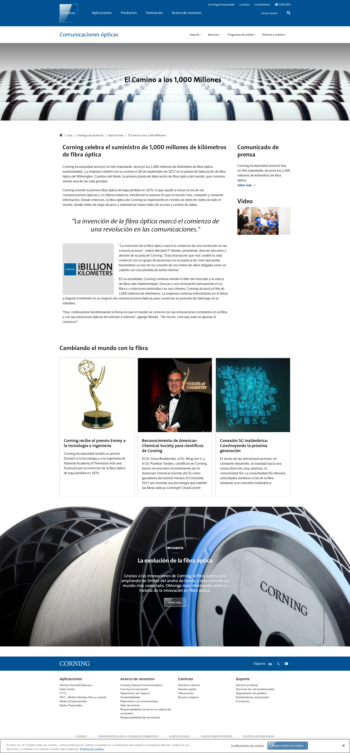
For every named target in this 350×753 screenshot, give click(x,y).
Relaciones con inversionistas (139, 701)
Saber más (244, 185)
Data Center (67, 689)
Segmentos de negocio (135, 693)
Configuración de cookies (247, 745)
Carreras (244, 4)
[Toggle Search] (288, 13)
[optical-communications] (69, 13)
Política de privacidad (258, 736)
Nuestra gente (187, 689)
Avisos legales (179, 736)
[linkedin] (270, 664)
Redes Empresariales (73, 701)
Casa (69, 135)
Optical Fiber (116, 135)
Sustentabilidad (130, 697)
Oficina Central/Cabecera (76, 685)
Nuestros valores (189, 685)
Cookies (81, 736)
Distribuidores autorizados (252, 697)
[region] (175, 746)
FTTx (63, 693)
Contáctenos (262, 4)
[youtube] (286, 664)
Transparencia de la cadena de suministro (128, 736)
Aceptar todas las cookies (288, 745)
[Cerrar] (343, 745)
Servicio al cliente (247, 685)
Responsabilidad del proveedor (140, 717)
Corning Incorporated (221, 4)
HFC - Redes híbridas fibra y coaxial (83, 697)
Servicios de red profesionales (255, 689)
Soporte (243, 679)
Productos (129, 12)
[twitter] (278, 664)
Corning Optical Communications (141, 685)
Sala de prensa (130, 705)
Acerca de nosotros (187, 12)
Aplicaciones (102, 12)
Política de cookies (92, 748)
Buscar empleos (188, 697)
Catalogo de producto (90, 135)
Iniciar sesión (269, 13)
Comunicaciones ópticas (89, 34)
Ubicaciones (186, 693)
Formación (154, 12)
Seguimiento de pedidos (251, 693)
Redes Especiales (71, 705)
